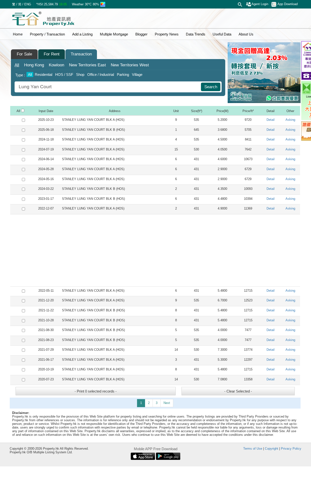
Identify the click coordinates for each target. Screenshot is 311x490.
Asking (290, 120)
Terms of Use (252, 448)
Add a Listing (82, 34)
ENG (27, 4)
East (87, 65)
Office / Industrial (100, 74)
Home (18, 34)
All (17, 65)
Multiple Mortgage (114, 34)
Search (210, 87)
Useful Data (222, 34)
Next (167, 403)
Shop (80, 74)
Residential (43, 74)
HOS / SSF (64, 74)
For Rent (52, 54)
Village (137, 74)
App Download (287, 4)
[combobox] (108, 86)
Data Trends (195, 34)
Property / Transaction (47, 34)
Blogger (141, 34)
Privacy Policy (291, 448)
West (130, 65)
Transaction (81, 54)
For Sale (24, 54)
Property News (167, 34)
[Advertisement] (155, 250)
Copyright (271, 448)
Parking (123, 74)
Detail (271, 120)
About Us (246, 34)
